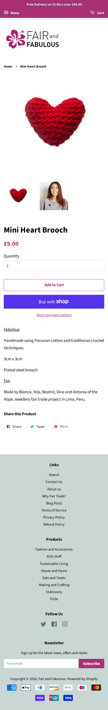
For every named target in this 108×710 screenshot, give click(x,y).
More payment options (54, 315)
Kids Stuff (54, 556)
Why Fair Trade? (54, 496)
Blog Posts (54, 503)
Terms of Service (54, 510)
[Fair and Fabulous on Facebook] (54, 625)
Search (54, 474)
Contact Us (54, 482)
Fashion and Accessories (54, 549)
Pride (54, 599)
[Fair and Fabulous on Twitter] (43, 625)
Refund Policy (54, 524)
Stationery (54, 592)
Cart (100, 13)
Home (8, 66)
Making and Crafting (54, 585)
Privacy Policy (54, 517)
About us (54, 489)
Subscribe (91, 663)
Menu (14, 13)
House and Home (54, 570)
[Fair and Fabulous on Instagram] (65, 625)
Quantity (11, 256)
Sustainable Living (54, 563)
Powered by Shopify (82, 679)
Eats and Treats (54, 577)
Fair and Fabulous (52, 679)
